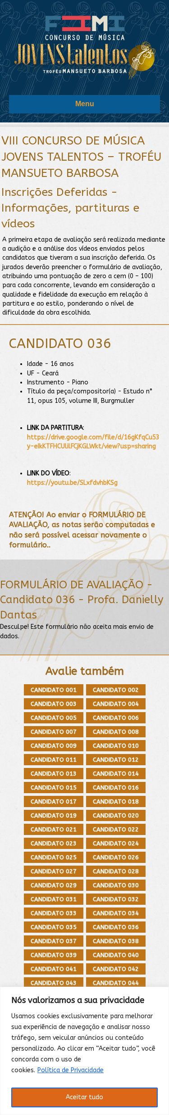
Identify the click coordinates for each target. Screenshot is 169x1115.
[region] (84, 1051)
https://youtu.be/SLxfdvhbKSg (72, 483)
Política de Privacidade (70, 1070)
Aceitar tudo (84, 1097)
